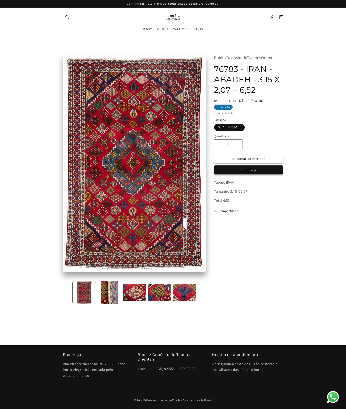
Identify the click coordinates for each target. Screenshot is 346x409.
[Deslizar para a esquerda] (67, 292)
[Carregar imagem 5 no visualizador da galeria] (184, 292)
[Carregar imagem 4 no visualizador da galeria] (159, 292)
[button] (67, 17)
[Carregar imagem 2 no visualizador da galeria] (109, 292)
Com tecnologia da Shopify (197, 399)
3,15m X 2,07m (229, 127)
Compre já (249, 170)
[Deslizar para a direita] (201, 292)
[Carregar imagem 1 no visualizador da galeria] (84, 292)
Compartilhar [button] (228, 211)
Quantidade (221, 136)
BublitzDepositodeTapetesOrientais (162, 399)
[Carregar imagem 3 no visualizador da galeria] (134, 292)
